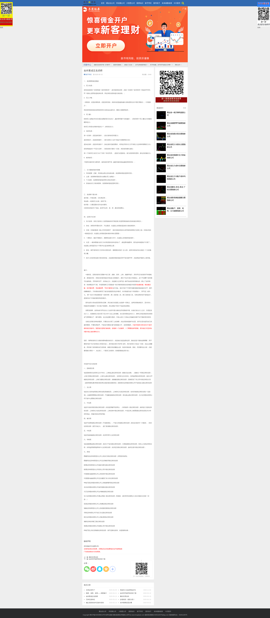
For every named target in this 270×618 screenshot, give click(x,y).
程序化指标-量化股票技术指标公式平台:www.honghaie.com (124, 615)
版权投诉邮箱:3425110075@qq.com (157, 615)
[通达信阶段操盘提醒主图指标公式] (161, 203)
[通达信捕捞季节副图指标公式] (161, 129)
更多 (184, 108)
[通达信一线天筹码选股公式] (161, 118)
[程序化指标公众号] (171, 104)
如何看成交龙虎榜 (92, 596)
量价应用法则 (91, 557)
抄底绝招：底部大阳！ (127, 599)
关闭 (1, 27)
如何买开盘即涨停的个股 (94, 559)
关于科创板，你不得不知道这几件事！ (161, 65)
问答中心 (87, 65)
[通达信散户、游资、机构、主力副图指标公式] (161, 214)
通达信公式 (110, 3)
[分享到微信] (87, 569)
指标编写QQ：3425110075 (178, 615)
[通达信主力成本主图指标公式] (161, 172)
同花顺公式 (120, 3)
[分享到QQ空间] (106, 569)
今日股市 (177, 3)
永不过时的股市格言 (141, 65)
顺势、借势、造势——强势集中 (96, 593)
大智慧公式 (130, 3)
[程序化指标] (135, 62)
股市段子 (156, 3)
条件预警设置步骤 (126, 602)
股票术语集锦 (117, 65)
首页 (102, 3)
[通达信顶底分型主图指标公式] (161, 140)
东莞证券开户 (90, 590)
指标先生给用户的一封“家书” (102, 65)
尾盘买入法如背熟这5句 (128, 590)
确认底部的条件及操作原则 (95, 602)
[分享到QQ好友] (100, 569)
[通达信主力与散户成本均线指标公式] (161, 182)
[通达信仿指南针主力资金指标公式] (161, 161)
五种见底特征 (90, 599)
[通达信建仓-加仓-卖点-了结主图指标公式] (161, 193)
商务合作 (177, 65)
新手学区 (148, 3)
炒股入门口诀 (128, 65)
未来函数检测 (167, 3)
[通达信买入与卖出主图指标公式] (161, 150)
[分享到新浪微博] (93, 569)
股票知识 (139, 3)
